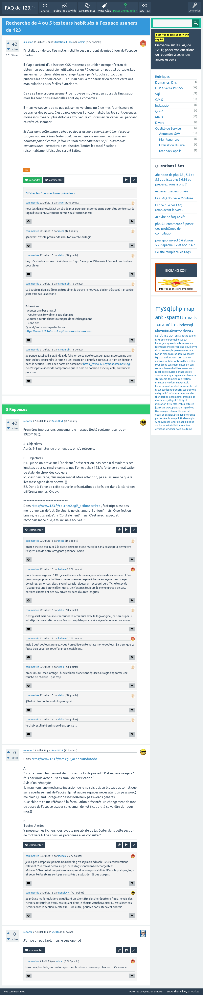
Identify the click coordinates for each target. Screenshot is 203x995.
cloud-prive (191, 346)
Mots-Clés (104, 10)
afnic (172, 393)
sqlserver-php (176, 346)
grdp (185, 400)
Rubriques (162, 76)
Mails (159, 117)
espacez (190, 350)
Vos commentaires (14, 991)
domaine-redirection (179, 379)
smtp (192, 343)
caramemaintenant (178, 364)
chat (173, 368)
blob (191, 407)
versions (189, 368)
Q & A (159, 111)
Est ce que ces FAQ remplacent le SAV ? (169, 207)
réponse (28, 421)
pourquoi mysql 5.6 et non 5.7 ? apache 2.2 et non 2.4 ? (175, 242)
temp (189, 429)
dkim (163, 407)
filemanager (162, 346)
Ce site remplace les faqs (173, 252)
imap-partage (171, 375)
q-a (169, 343)
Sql (157, 94)
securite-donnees (176, 372)
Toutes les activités (64, 10)
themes (180, 368)
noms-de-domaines (170, 339)
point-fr (164, 393)
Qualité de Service (168, 128)
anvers (62, 202)
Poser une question (125, 10)
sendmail (170, 429)
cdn (192, 364)
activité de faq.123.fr (170, 217)
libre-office (189, 361)
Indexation (162, 105)
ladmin (81, 42)
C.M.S (159, 99)
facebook (160, 372)
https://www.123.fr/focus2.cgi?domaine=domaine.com (59, 331)
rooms (159, 368)
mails (191, 317)
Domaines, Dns (166, 82)
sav (26, 170)
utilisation (167, 335)
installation (174, 425)
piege (192, 397)
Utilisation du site (63, 42)
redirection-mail (180, 343)
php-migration (166, 330)
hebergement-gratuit (167, 386)
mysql (163, 308)
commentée (32, 202)
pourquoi (174, 389)
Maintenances (169, 139)
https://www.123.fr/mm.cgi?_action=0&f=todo (64, 759)
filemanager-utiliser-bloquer (171, 411)
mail (165, 354)
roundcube (161, 364)
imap (188, 309)
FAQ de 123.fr (20, 8)
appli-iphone (187, 422)
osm (180, 357)
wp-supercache (174, 407)
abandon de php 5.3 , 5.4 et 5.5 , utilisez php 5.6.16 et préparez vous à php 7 (174, 179)
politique (181, 429)
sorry (166, 400)
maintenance (162, 382)
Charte (45, 10)
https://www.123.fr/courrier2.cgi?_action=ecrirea (66, 506)
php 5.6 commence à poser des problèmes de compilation (174, 228)
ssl (157, 335)
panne (192, 335)
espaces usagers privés (171, 191)
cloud (158, 350)
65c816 (56, 932)
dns (170, 354)
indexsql (186, 325)
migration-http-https (166, 404)
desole (159, 400)
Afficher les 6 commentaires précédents (50, 193)
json (157, 407)
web (157, 393)
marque (179, 393)
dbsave (167, 368)
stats (158, 379)
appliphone (161, 425)
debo (61, 255)
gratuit (176, 354)
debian (186, 425)
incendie (189, 393)
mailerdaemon (187, 375)
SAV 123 (145, 10)
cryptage (160, 429)
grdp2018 (177, 400)
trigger (179, 414)
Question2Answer (153, 991)
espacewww (178, 350)
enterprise (189, 414)
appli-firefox (181, 418)
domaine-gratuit (179, 382)
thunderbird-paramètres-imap (172, 397)
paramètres (166, 324)
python (159, 418)
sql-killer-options (173, 361)
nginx (186, 407)
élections (169, 418)
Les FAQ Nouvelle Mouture (174, 198)
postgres (189, 404)
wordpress (185, 330)
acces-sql (167, 350)
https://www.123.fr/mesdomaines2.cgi (106, 364)
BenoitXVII (57, 421)
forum (158, 354)
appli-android (172, 422)
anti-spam (167, 317)
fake (181, 404)
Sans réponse (87, 10)
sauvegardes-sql (188, 386)
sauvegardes (162, 389)
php (177, 308)
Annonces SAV (169, 133)
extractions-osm (168, 357)
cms (177, 335)
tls (170, 400)
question (28, 42)
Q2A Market (192, 991)
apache (184, 335)
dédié (164, 379)
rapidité (170, 414)
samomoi (63, 283)
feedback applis (170, 151)
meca (61, 231)
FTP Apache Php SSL (169, 88)
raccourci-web (188, 389)
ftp (183, 317)
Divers (159, 122)
